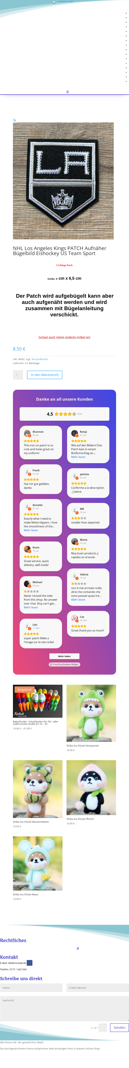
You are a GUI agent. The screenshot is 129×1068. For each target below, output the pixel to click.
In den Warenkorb (45, 375)
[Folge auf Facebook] (29, 963)
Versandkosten (40, 359)
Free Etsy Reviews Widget (65, 664)
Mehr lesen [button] (78, 457)
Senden (119, 1027)
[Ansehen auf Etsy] (27, 433)
